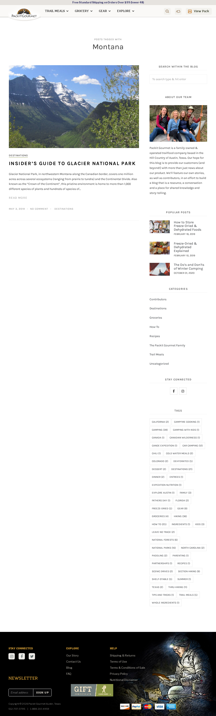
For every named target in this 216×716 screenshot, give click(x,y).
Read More (18, 198)
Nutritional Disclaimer (124, 680)
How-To (154, 327)
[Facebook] (173, 391)
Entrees (176, 476)
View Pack (201, 11)
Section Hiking (189, 571)
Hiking (180, 516)
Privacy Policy (119, 673)
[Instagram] (182, 391)
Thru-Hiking (177, 587)
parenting (181, 555)
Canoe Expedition (164, 445)
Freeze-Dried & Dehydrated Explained (185, 247)
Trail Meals (55, 11)
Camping (160, 429)
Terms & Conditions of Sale (127, 667)
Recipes (155, 336)
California (160, 421)
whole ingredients (165, 602)
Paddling (159, 555)
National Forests (165, 539)
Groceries (156, 317)
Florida (182, 500)
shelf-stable (162, 579)
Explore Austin (163, 492)
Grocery (82, 11)
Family (185, 492)
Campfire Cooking (187, 421)
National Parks (164, 547)
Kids (199, 524)
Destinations (18, 155)
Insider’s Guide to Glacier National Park (72, 163)
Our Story (72, 655)
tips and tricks (163, 594)
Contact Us (73, 661)
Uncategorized (159, 363)
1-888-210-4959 (39, 708)
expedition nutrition (166, 484)
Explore (124, 11)
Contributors (158, 299)
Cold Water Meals (179, 453)
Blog (69, 667)
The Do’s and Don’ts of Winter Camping (189, 266)
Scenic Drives (162, 571)
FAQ (68, 673)
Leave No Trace (163, 532)
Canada (158, 437)
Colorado (160, 461)
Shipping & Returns (122, 655)
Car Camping (192, 445)
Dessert (159, 469)
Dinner (158, 476)
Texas (157, 587)
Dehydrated (183, 461)
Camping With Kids (186, 429)
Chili (156, 453)
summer (184, 579)
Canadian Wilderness (185, 437)
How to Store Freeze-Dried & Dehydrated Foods (187, 226)
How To (159, 524)
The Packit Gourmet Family (167, 345)
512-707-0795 (16, 708)
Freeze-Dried (162, 508)
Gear (103, 11)
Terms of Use (118, 661)
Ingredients (181, 524)
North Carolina (192, 547)
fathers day (161, 500)
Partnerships (162, 563)
